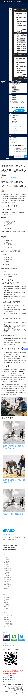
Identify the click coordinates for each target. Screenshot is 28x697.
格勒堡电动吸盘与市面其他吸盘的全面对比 (14, 481)
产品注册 (6, 562)
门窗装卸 (6, 600)
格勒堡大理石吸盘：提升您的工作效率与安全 (14, 447)
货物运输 (6, 604)
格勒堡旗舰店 (11, 677)
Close (7, 158)
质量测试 (6, 564)
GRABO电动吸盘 (13, 677)
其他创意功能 (14, 130)
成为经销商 (7, 584)
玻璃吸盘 (8, 678)
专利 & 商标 (7, 568)
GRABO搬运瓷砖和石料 (16, 126)
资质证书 (6, 566)
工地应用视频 (8, 615)
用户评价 (13, 133)
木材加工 (6, 602)
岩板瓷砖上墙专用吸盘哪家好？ (13, 515)
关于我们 (6, 557)
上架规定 (6, 575)
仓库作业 (6, 606)
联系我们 (6, 588)
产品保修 (6, 560)
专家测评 (6, 619)
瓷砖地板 (6, 597)
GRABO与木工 (15, 128)
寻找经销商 (7, 577)
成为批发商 (7, 582)
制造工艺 (6, 617)
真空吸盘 (7, 678)
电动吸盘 (15, 177)
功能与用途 (7, 571)
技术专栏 (6, 586)
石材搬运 (6, 609)
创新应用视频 (8, 624)
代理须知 (6, 573)
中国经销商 (7, 579)
